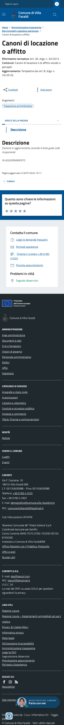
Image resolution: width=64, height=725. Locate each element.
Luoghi (6, 457)
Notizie (6, 438)
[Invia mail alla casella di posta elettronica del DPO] (20, 576)
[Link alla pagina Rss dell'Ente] (16, 682)
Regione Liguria (11, 3)
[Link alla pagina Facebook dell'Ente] (4, 682)
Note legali (8, 638)
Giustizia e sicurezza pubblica (18, 408)
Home (5, 27)
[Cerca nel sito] (53, 15)
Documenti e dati (11, 341)
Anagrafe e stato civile (14, 392)
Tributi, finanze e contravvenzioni (20, 419)
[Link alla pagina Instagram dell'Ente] (10, 682)
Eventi (5, 462)
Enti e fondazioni (11, 346)
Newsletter (8, 687)
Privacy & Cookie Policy (15, 627)
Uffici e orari (8, 552)
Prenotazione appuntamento (18, 660)
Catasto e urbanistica (14, 403)
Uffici (5, 368)
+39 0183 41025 (23, 493)
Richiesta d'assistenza (14, 664)
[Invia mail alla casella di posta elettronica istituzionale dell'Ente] (33, 502)
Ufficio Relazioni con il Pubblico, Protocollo (25, 546)
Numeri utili (8, 557)
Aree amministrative (13, 335)
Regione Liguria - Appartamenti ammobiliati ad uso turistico (31, 619)
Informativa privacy (13, 632)
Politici (5, 362)
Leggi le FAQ (9, 652)
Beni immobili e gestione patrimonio (20, 31)
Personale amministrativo (16, 357)
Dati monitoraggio (12, 700)
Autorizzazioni (10, 397)
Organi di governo (12, 351)
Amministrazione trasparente (26, 27)
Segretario (8, 373)
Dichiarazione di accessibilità (18, 643)
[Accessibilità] (9, 716)
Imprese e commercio (14, 414)
